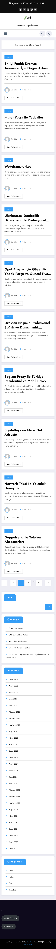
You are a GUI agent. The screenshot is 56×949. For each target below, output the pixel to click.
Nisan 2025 (13, 738)
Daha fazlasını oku (13, 98)
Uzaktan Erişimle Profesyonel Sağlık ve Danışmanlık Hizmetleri (27, 325)
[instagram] (31, 9)
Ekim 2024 (13, 777)
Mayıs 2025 (13, 731)
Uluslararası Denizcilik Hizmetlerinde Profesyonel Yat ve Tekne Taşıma (25, 218)
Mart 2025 (13, 744)
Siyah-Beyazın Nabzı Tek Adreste (23, 432)
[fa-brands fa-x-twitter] (24, 9)
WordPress (30, 942)
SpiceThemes (28, 944)
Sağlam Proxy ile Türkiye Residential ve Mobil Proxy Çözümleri (25, 378)
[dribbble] (28, 9)
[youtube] (35, 9)
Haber (11, 877)
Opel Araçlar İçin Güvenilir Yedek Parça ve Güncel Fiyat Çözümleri (26, 271)
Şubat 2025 (13, 751)
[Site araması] (42, 33)
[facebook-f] (20, 9)
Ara (9, 597)
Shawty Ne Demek (16, 628)
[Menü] (5, 33)
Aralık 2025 (13, 686)
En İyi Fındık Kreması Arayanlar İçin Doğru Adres (26, 65)
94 (39, 582)
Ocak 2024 (13, 835)
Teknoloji (12, 890)
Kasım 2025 (13, 692)
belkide (14, 90)
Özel (11, 883)
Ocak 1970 (13, 848)
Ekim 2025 (13, 699)
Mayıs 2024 (13, 809)
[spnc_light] (49, 34)
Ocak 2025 (13, 757)
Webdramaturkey (18, 166)
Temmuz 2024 (14, 796)
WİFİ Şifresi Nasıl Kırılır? (18, 635)
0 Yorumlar (26, 90)
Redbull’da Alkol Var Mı (18, 641)
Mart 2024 (13, 822)
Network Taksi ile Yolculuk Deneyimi (25, 486)
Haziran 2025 (14, 725)
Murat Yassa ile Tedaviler (23, 117)
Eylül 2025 (13, 705)
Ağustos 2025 (14, 712)
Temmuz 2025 (14, 718)
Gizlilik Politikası (10, 918)
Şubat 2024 (13, 829)
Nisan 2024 (13, 816)
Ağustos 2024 (14, 790)
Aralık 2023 (13, 842)
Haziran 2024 (14, 803)
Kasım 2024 (13, 770)
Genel (9, 57)
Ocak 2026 (13, 679)
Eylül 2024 (13, 783)
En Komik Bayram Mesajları (19, 647)
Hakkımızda (8, 926)
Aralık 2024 (13, 764)
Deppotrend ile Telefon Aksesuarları (22, 539)
